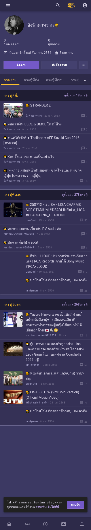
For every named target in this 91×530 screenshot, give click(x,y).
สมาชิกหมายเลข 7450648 (19, 233)
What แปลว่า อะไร (36, 402)
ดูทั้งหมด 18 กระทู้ (75, 95)
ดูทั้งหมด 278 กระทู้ (74, 194)
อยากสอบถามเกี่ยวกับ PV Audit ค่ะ (34, 229)
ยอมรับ (75, 504)
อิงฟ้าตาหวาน (34, 115)
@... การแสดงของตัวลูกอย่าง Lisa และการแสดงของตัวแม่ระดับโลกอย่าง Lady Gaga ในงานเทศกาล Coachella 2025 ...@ (55, 352)
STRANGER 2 (40, 105)
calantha (31, 383)
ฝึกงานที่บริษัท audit (23, 242)
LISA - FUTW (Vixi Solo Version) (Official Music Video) (52, 395)
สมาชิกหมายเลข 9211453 (41, 335)
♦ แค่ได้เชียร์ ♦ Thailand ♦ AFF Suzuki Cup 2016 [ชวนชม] (42, 140)
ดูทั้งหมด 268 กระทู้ (74, 304)
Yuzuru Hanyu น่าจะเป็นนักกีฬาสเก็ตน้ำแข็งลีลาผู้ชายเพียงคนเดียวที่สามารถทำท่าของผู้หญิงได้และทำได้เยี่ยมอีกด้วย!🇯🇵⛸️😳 (54, 322)
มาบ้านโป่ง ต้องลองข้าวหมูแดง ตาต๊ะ (58, 280)
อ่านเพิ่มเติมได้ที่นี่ (47, 507)
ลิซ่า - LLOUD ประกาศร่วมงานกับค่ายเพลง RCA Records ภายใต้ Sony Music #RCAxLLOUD (56, 261)
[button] (8, 5)
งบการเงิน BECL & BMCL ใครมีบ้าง (35, 124)
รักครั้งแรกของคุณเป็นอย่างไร (31, 157)
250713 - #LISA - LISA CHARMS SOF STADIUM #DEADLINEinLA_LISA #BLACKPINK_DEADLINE (55, 210)
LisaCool (31, 220)
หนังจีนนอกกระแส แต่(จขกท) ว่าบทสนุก (55, 376)
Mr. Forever (32, 364)
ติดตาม (21, 65)
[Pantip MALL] (71, 5)
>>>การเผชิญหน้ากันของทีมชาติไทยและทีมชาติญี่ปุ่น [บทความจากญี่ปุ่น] (43, 173)
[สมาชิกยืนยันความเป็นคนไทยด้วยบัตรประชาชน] (57, 25)
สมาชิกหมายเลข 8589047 (19, 247)
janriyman (32, 290)
